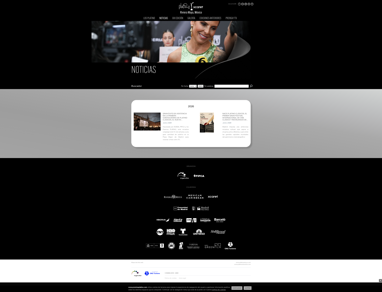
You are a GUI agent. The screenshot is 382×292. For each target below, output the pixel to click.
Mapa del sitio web (137, 262)
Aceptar (247, 288)
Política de (170, 278)
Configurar (236, 288)
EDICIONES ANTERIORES (210, 18)
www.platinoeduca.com (243, 262)
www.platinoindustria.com (242, 264)
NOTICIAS (163, 18)
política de (219, 290)
